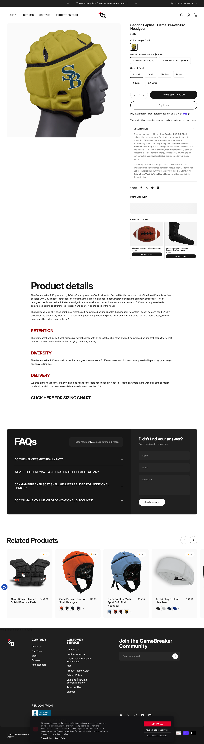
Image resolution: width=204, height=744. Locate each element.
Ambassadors (39, 664)
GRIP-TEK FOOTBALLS (100, 4)
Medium (164, 74)
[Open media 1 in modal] (64, 80)
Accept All (157, 724)
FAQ (69, 666)
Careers (36, 660)
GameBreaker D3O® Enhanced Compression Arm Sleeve (177, 249)
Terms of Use (74, 687)
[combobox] (184, 3)
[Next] (136, 3)
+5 (82, 608)
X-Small (136, 74)
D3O (70, 295)
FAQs (92, 441)
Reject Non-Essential (157, 730)
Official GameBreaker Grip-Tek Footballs (146, 248)
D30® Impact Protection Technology (79, 660)
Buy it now (164, 105)
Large (179, 74)
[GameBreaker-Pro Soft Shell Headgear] (78, 572)
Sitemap (71, 691)
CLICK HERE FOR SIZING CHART (61, 397)
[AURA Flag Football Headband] (174, 572)
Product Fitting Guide (78, 670)
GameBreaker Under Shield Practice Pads (23, 601)
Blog (34, 655)
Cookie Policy (60, 738)
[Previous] (68, 3)
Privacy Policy (74, 675)
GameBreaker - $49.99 (143, 60)
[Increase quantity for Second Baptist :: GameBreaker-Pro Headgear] (144, 95)
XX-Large (152, 83)
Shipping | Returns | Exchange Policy (77, 681)
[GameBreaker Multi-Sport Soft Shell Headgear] (126, 572)
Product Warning (76, 654)
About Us (37, 646)
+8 (179, 608)
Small (150, 74)
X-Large (136, 83)
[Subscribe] (175, 656)
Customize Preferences (157, 735)
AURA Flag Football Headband (167, 601)
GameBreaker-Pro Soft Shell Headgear (72, 601)
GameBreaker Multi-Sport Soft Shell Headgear (120, 602)
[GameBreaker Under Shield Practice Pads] (29, 572)
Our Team (37, 651)
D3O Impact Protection (56, 298)
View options (146, 254)
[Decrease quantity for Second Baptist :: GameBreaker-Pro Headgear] (133, 95)
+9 (131, 612)
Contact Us (73, 649)
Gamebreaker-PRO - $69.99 (175, 60)
